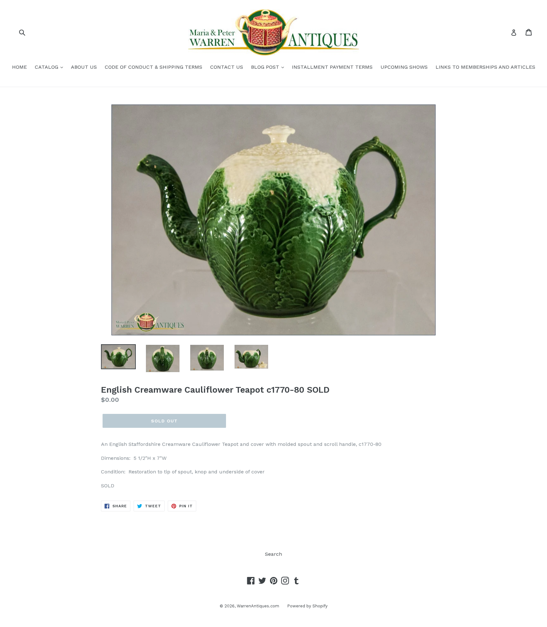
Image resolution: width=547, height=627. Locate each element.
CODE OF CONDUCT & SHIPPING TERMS (153, 67)
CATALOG (47, 67)
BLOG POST (266, 67)
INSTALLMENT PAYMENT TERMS (332, 67)
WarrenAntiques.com (258, 606)
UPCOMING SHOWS (404, 67)
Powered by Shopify (307, 606)
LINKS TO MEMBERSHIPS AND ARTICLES (485, 67)
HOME (19, 67)
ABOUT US (84, 67)
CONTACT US (226, 67)
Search (273, 554)
